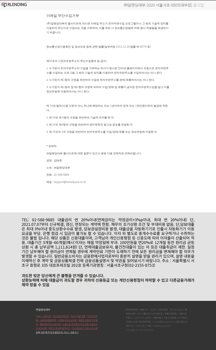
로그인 (198, 5)
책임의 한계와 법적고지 (59, 328)
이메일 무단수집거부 (67, 320)
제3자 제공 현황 (78, 316)
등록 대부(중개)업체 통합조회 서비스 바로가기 (57, 332)
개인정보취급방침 (61, 316)
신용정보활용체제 (48, 320)
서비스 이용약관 (43, 316)
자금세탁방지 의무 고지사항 (85, 328)
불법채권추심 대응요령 (50, 324)
